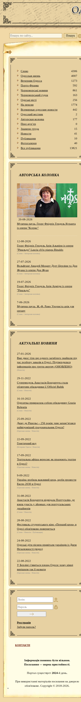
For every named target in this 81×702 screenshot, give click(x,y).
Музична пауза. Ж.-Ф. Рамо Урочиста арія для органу (45, 308)
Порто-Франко (49, 85)
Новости (49, 133)
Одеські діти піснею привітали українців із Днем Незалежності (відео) (47, 547)
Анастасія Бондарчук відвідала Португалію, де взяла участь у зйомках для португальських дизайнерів (46, 504)
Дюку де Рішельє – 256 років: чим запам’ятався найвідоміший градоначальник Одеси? (46, 425)
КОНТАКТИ (22, 645)
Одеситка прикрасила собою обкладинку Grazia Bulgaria (46, 405)
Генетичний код (26, 443)
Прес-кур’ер (49, 123)
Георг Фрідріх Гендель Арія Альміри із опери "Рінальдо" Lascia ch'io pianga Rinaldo (45, 247)
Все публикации (49, 148)
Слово (49, 71)
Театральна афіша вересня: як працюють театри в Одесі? (46, 461)
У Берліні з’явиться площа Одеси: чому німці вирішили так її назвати (45, 567)
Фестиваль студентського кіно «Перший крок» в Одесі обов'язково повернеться (46, 526)
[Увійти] (31, 614)
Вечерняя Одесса (49, 80)
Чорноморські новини (49, 90)
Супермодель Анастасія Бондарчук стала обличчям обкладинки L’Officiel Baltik (42, 384)
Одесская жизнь (49, 75)
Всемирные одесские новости (49, 109)
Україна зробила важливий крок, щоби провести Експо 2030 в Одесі (46, 482)
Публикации (49, 138)
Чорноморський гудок (49, 95)
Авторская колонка (49, 119)
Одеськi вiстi (49, 99)
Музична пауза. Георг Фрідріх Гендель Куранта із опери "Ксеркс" (46, 226)
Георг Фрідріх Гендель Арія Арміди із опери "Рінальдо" (44, 288)
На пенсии (49, 104)
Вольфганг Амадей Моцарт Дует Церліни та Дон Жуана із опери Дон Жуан (47, 268)
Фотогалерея (49, 143)
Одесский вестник (49, 114)
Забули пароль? (26, 626)
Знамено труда (49, 128)
